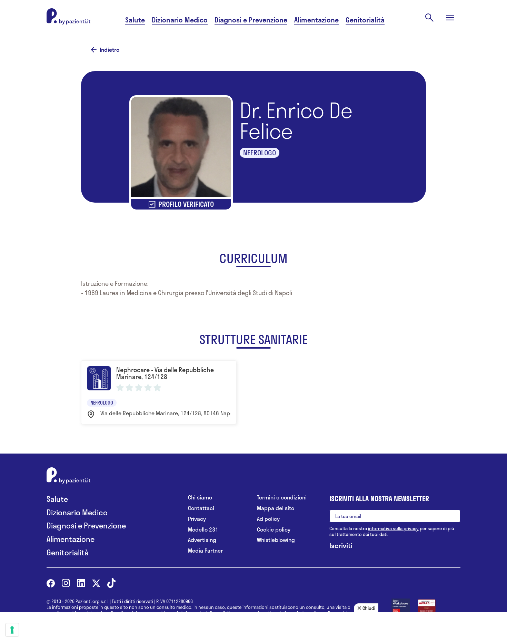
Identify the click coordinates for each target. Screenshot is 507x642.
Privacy (197, 519)
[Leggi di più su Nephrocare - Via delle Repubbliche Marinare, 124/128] (158, 392)
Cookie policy (273, 529)
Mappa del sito (275, 508)
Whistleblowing (276, 540)
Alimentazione (316, 20)
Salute (135, 20)
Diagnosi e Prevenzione (251, 20)
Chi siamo (200, 497)
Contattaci (201, 508)
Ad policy (268, 519)
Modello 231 (203, 529)
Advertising (202, 540)
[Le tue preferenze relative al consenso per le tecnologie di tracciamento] (12, 629)
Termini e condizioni (282, 497)
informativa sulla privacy (393, 528)
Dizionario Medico (180, 20)
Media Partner (205, 550)
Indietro (109, 50)
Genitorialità (365, 20)
